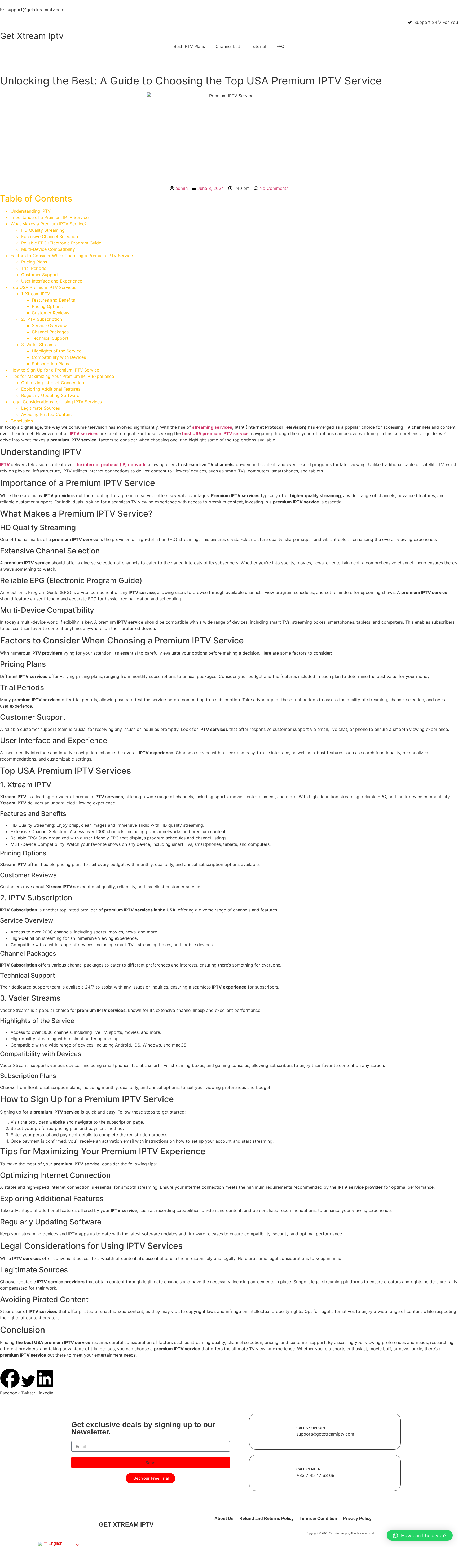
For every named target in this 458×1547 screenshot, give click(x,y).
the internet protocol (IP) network (110, 464)
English (55, 1543)
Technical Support (50, 338)
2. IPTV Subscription (41, 319)
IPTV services (84, 433)
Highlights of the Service (56, 351)
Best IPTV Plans (189, 46)
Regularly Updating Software (50, 395)
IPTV (5, 464)
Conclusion (22, 420)
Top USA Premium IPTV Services (43, 287)
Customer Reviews (50, 312)
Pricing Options (47, 306)
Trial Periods (33, 268)
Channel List (227, 46)
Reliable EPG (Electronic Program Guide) (62, 242)
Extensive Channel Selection (49, 236)
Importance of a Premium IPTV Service (50, 217)
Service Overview (49, 325)
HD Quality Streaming (43, 230)
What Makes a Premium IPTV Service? (49, 223)
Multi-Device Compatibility (48, 249)
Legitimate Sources (40, 408)
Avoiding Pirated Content (46, 414)
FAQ (280, 46)
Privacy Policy (357, 1518)
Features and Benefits (53, 300)
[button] (10, 1382)
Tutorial (258, 46)
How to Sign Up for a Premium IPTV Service (55, 370)
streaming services (212, 427)
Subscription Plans (50, 363)
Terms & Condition (318, 1518)
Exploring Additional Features (50, 389)
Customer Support (40, 274)
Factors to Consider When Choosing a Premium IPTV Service (72, 255)
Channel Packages (50, 331)
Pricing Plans (34, 262)
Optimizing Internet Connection (52, 382)
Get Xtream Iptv (32, 36)
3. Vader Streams (38, 344)
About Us (224, 1518)
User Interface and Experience (51, 281)
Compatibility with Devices (59, 357)
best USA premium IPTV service (215, 433)
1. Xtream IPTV (35, 293)
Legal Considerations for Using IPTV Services (56, 401)
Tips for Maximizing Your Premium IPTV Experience (62, 376)
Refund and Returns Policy (266, 1518)
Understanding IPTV (31, 211)
